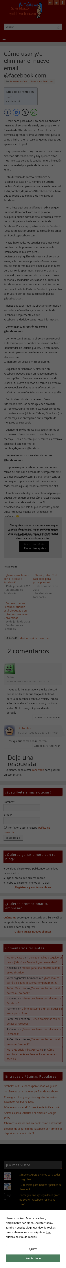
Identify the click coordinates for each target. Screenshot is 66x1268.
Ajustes (33, 1249)
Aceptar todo (33, 1258)
